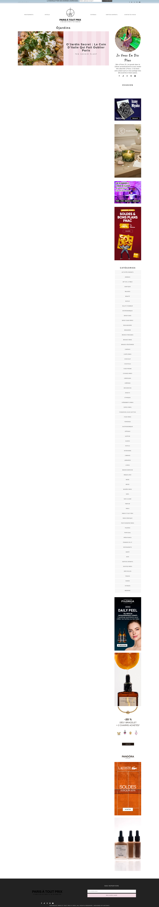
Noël (127, 494)
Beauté (127, 296)
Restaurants (28, 14)
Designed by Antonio (101, 905)
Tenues (127, 576)
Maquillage (127, 474)
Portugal (127, 532)
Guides (127, 441)
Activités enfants (128, 272)
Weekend (127, 590)
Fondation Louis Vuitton (127, 412)
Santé (128, 552)
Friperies (127, 421)
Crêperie (128, 383)
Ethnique (128, 397)
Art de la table (128, 281)
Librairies (127, 460)
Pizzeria (127, 527)
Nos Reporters (112, 885)
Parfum (127, 503)
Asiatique (127, 286)
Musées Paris (127, 489)
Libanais (127, 455)
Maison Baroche (127, 469)
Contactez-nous (130, 14)
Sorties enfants (112, 14)
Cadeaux (127, 349)
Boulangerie (127, 325)
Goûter (127, 436)
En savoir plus (86, 54)
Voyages (93, 14)
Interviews (127, 450)
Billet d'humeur (127, 306)
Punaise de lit (127, 542)
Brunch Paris (127, 339)
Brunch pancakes (127, 334)
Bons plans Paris (127, 320)
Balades (127, 291)
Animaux (127, 277)
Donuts (127, 392)
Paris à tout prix (127, 513)
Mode (127, 479)
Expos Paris (127, 407)
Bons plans (127, 315)
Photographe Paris (127, 523)
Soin (127, 556)
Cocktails (127, 363)
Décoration (127, 388)
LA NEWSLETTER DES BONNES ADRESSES (62, 1)
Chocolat (127, 359)
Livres (128, 465)
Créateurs (127, 378)
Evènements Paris (127, 402)
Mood (127, 484)
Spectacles (127, 571)
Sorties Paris (127, 566)
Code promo (128, 368)
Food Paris (127, 416)
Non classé (127, 498)
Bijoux (127, 301)
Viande (127, 580)
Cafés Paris (127, 354)
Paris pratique (127, 518)
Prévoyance (127, 537)
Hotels (47, 14)
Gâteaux (127, 431)
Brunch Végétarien (127, 344)
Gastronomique (127, 426)
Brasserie (127, 330)
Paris (127, 508)
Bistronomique (127, 310)
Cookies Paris (127, 373)
